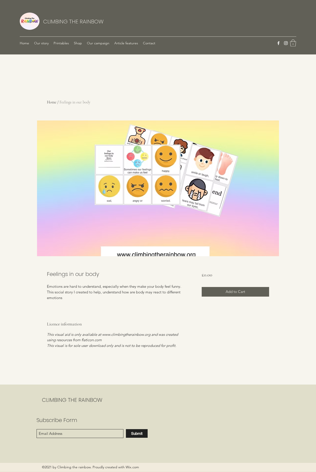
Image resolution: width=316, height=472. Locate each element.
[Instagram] (285, 43)
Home (51, 102)
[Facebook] (278, 43)
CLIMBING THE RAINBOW (73, 21)
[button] (293, 43)
